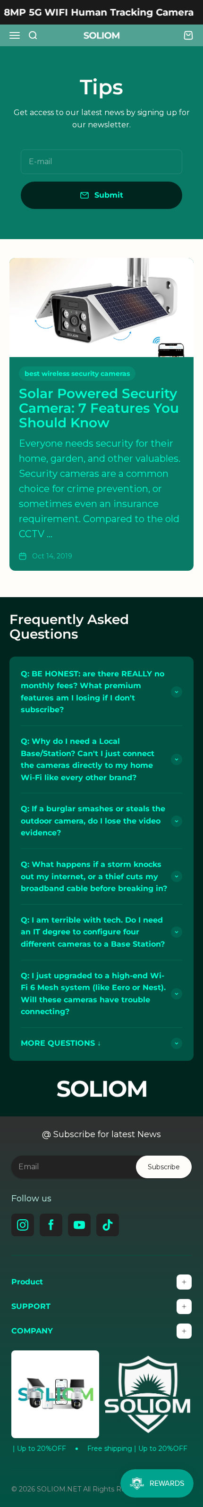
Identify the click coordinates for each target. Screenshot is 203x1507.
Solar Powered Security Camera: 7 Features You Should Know (99, 408)
